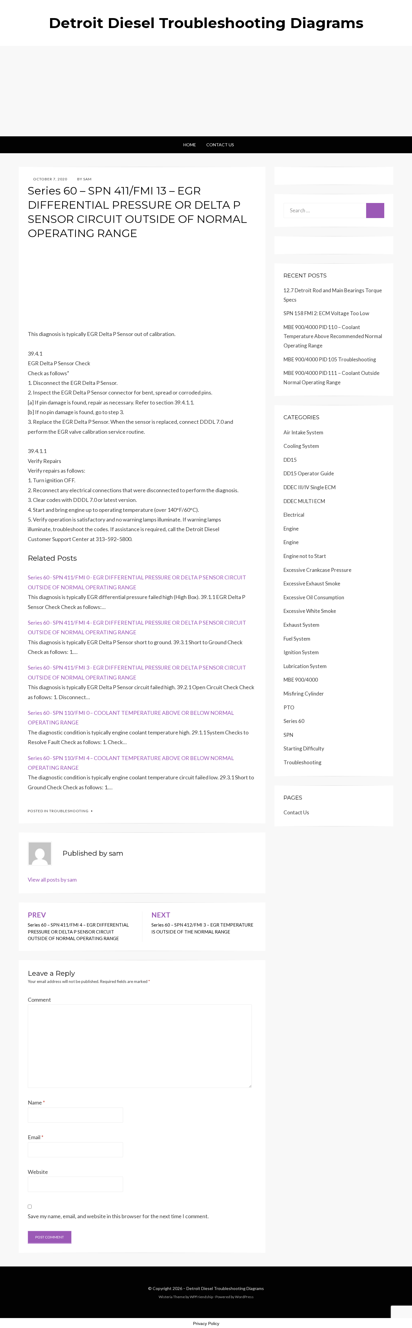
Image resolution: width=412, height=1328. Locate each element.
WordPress (244, 1297)
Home (189, 144)
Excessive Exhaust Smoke (312, 583)
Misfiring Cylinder (304, 693)
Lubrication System (305, 666)
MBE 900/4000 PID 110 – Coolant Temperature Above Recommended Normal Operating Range (333, 336)
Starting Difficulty (304, 748)
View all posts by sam (52, 879)
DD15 (290, 460)
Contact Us (220, 144)
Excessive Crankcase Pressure (317, 570)
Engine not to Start (305, 556)
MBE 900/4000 (301, 680)
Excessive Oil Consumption (314, 597)
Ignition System (301, 652)
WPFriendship (201, 1297)
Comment (39, 999)
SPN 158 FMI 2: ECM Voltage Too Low (326, 313)
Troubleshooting (69, 811)
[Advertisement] (206, 91)
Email (35, 1137)
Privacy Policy (206, 1323)
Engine (291, 528)
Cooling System (301, 446)
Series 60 (294, 721)
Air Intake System (303, 432)
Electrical (294, 515)
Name (36, 1102)
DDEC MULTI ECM (304, 501)
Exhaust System (301, 625)
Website (38, 1171)
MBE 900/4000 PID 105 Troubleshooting (330, 359)
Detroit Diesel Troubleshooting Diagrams (206, 23)
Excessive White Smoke (310, 611)
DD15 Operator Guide (309, 473)
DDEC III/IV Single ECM (310, 487)
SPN (288, 735)
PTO (289, 707)
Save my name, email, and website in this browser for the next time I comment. (118, 1216)
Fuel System (297, 638)
